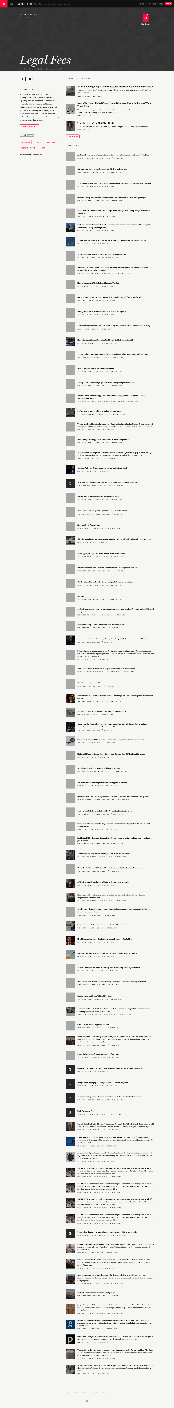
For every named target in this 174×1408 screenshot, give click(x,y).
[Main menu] (3, 4)
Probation (25, 142)
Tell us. (42, 154)
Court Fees (51, 142)
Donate (168, 4)
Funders (104, 1392)
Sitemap (95, 1392)
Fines (43, 148)
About (149, 4)
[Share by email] (30, 79)
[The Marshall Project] (21, 4)
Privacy (86, 1392)
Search (142, 4)
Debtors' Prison (28, 148)
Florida (38, 142)
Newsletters (158, 4)
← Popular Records (29, 126)
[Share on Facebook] (23, 79)
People (76, 1392)
